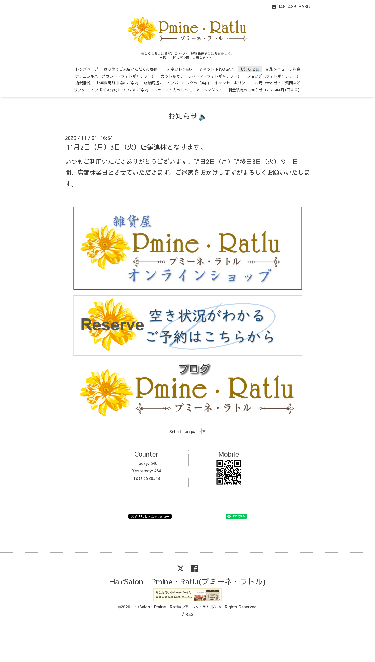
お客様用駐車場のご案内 (117, 82)
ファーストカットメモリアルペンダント (188, 89)
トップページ (86, 69)
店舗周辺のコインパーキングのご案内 (176, 82)
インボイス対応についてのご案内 (119, 89)
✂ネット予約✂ (180, 69)
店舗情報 (83, 82)
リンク (79, 89)
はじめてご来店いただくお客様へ (132, 69)
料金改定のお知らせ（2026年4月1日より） (265, 89)
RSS (189, 614)
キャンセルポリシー (232, 82)
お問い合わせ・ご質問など (278, 82)
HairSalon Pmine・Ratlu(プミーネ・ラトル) (187, 581)
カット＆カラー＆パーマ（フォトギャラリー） (201, 76)
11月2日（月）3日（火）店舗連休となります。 (136, 146)
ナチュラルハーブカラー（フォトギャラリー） (115, 76)
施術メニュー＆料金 (283, 69)
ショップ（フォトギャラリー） (274, 76)
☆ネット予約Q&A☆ (216, 69)
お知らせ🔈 (250, 69)
